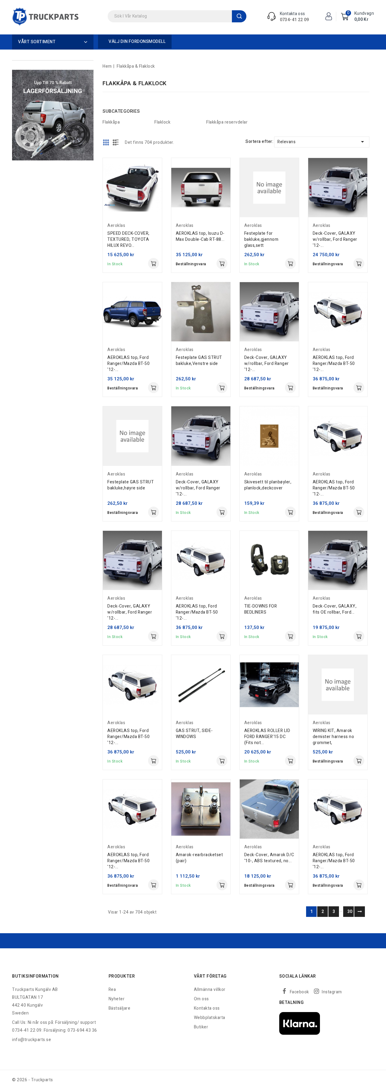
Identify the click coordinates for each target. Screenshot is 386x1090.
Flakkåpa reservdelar (227, 122)
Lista (115, 142)
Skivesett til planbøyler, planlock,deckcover (268, 485)
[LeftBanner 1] (52, 115)
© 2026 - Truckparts (32, 1080)
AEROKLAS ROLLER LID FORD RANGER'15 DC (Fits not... (267, 736)
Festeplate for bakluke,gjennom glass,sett (261, 239)
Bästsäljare (120, 1008)
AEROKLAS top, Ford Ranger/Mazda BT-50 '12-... (128, 363)
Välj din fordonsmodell (137, 41)
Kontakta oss (207, 1008)
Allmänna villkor (210, 989)
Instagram (332, 992)
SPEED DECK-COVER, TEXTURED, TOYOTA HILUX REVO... (128, 239)
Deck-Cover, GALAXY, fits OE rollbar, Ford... (335, 609)
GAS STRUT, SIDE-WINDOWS (194, 733)
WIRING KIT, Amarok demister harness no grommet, (333, 736)
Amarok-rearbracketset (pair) (199, 858)
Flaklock (162, 122)
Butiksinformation (35, 976)
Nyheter (117, 999)
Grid (106, 142)
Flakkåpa (111, 122)
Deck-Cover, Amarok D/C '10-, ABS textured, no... (269, 858)
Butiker (201, 1027)
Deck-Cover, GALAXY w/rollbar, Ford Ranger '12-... (335, 239)
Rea (112, 989)
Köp (153, 263)
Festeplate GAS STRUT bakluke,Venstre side (199, 360)
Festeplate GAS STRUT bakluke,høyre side (130, 485)
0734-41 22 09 (294, 20)
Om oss (201, 999)
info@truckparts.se (31, 1040)
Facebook (299, 992)
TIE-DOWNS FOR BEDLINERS (260, 609)
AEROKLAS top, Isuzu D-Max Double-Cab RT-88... (200, 236)
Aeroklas (116, 225)
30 (350, 911)
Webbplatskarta (209, 1017)
